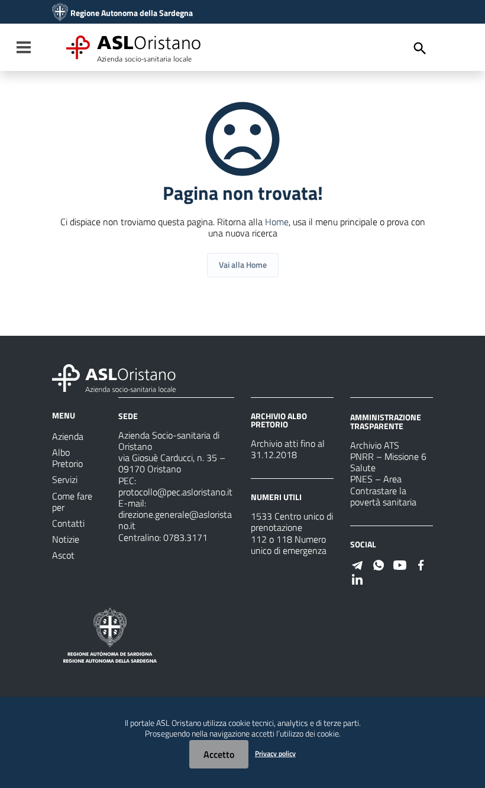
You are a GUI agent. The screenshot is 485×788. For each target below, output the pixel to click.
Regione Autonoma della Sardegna (131, 13)
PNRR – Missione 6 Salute (388, 462)
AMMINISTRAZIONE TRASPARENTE (385, 421)
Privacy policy (275, 753)
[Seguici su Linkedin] (357, 578)
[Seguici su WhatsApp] (378, 564)
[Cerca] (420, 48)
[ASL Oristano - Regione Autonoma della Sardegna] (114, 377)
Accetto (218, 754)
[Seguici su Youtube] (400, 564)
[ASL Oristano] (60, 13)
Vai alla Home (243, 264)
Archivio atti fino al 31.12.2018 (288, 449)
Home (277, 222)
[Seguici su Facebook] (421, 564)
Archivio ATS (374, 445)
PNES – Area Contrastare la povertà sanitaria (383, 490)
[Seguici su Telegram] (357, 564)
